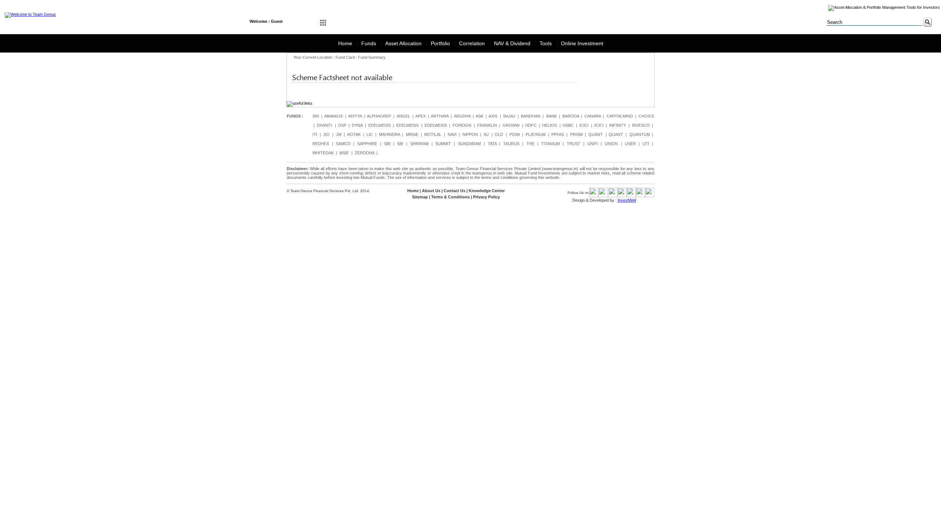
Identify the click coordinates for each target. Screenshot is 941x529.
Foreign (461, 125)
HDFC (531, 125)
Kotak (354, 134)
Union (611, 143)
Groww (510, 125)
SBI (387, 143)
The (530, 143)
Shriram (419, 143)
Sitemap (420, 197)
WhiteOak (323, 153)
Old (499, 134)
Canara (592, 116)
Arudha (462, 116)
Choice (646, 116)
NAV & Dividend (513, 43)
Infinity (617, 125)
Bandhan (530, 116)
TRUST (573, 143)
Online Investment (582, 43)
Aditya (355, 116)
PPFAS (557, 134)
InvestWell (627, 200)
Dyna (357, 125)
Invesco (641, 125)
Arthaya (439, 116)
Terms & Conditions (450, 197)
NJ (486, 134)
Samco (343, 143)
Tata (492, 143)
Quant (595, 134)
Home (346, 43)
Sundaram (469, 143)
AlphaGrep (379, 116)
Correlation (472, 43)
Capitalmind (620, 116)
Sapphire (367, 143)
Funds (369, 43)
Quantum (639, 134)
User (630, 143)
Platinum (535, 134)
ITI (314, 134)
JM (338, 134)
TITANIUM (550, 143)
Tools (546, 43)
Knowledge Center (487, 190)
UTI (646, 143)
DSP (342, 125)
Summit (443, 143)
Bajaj (509, 116)
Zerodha (364, 153)
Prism (576, 134)
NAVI (452, 134)
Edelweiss (379, 125)
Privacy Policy (486, 197)
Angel (403, 116)
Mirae (412, 134)
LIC (369, 134)
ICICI (583, 125)
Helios (549, 125)
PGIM (514, 134)
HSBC (568, 125)
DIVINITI (324, 125)
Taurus (511, 143)
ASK (479, 116)
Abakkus (333, 116)
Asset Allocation (404, 43)
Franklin (487, 125)
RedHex (320, 143)
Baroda (570, 116)
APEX (420, 116)
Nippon (470, 134)
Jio (326, 134)
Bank (551, 116)
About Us (431, 190)
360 (315, 116)
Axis (493, 116)
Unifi (592, 143)
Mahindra (389, 134)
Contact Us (454, 190)
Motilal (432, 134)
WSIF (344, 153)
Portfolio (441, 43)
